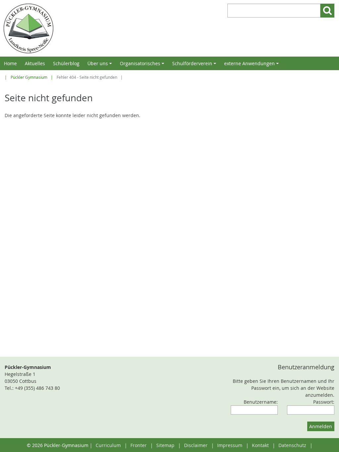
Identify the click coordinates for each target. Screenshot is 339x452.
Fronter (138, 445)
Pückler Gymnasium (29, 77)
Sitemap (165, 445)
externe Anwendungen (252, 65)
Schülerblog (66, 63)
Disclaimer (196, 445)
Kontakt (260, 445)
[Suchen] (327, 11)
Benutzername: (261, 402)
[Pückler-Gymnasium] (85, 28)
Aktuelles (35, 63)
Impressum (229, 445)
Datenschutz (292, 445)
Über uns (100, 65)
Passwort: (323, 402)
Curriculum (108, 445)
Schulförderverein (195, 65)
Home (10, 63)
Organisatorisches (143, 65)
